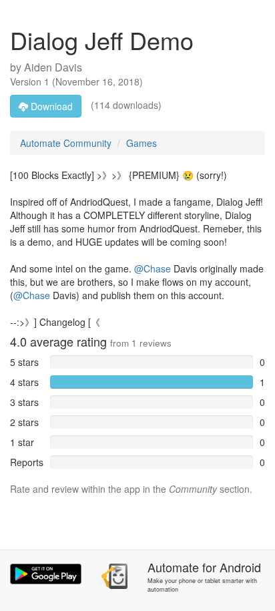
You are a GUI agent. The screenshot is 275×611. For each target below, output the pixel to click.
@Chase (152, 268)
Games (141, 143)
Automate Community (65, 143)
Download (50, 106)
